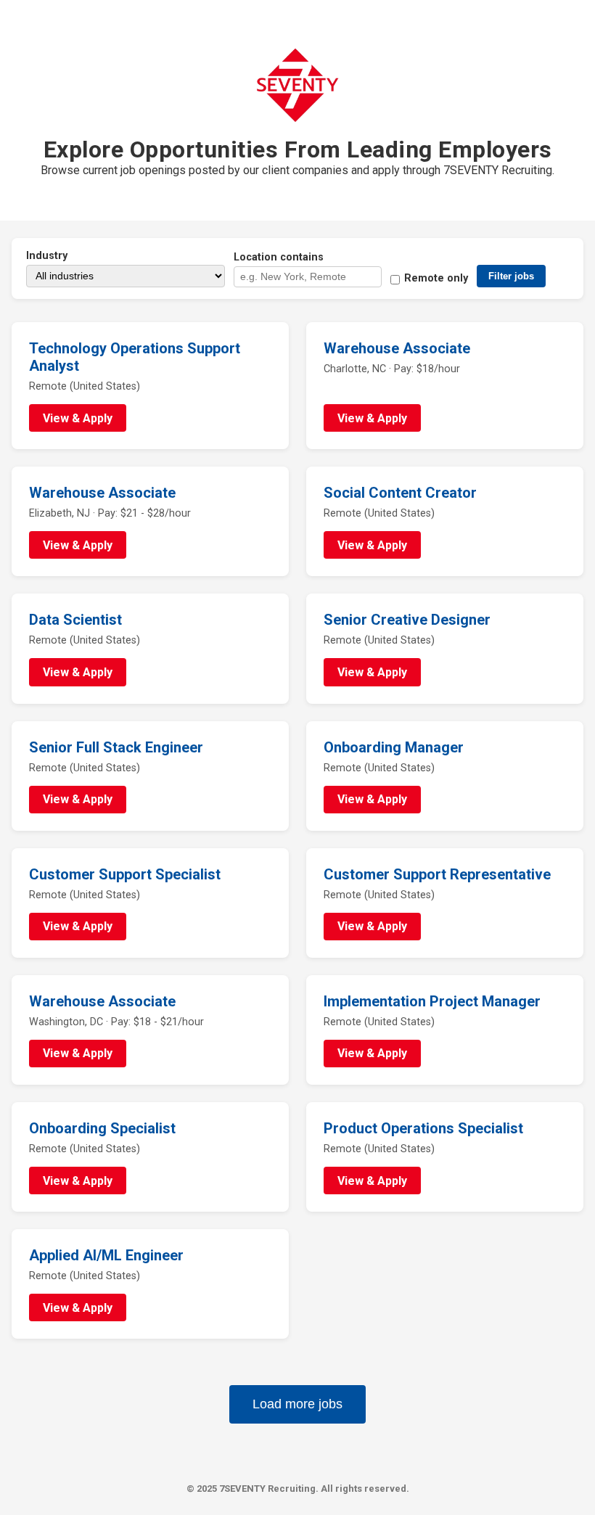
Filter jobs (511, 276)
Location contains (279, 257)
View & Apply (77, 418)
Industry (46, 256)
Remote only (436, 278)
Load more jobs (297, 1404)
